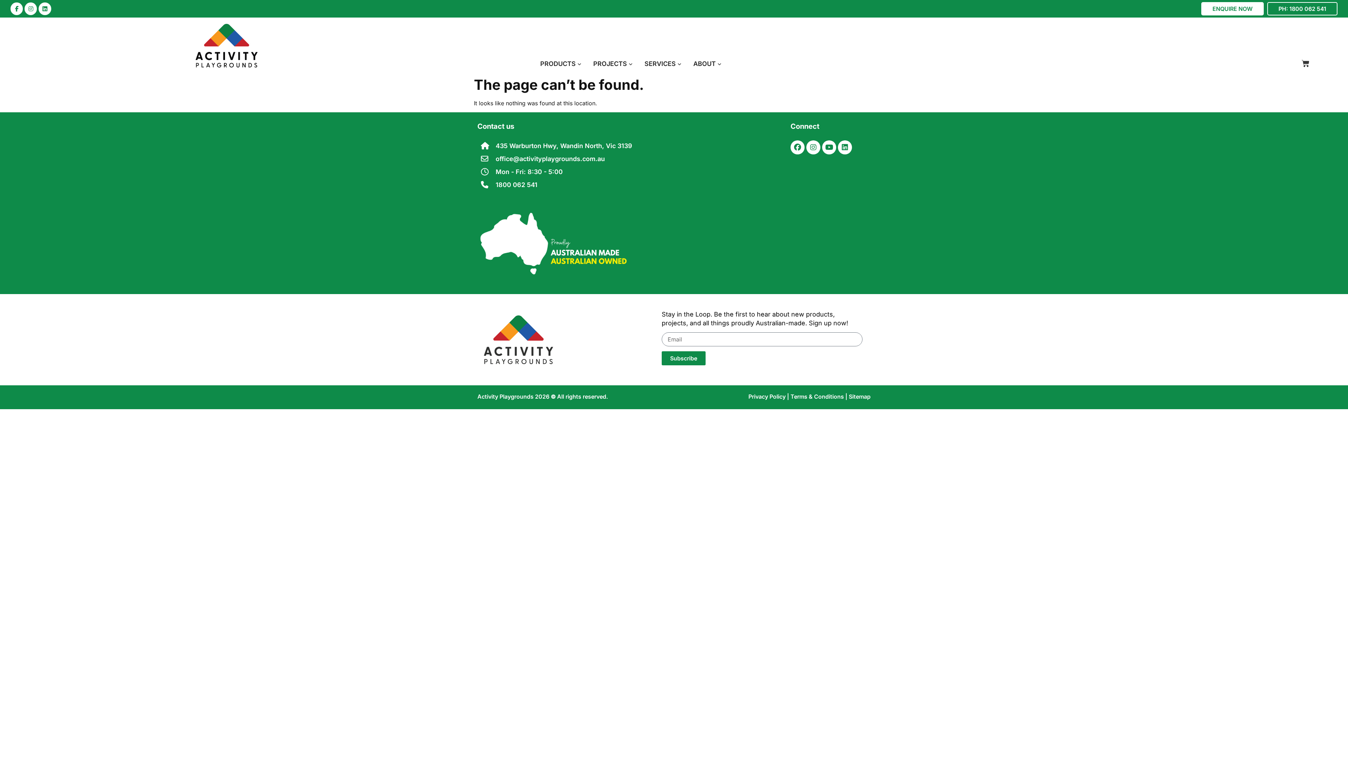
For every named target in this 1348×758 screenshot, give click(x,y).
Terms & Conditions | (820, 396)
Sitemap (860, 396)
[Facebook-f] (17, 8)
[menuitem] (561, 63)
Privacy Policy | (769, 396)
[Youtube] (829, 147)
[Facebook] (798, 147)
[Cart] (1305, 63)
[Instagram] (31, 8)
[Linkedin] (45, 8)
